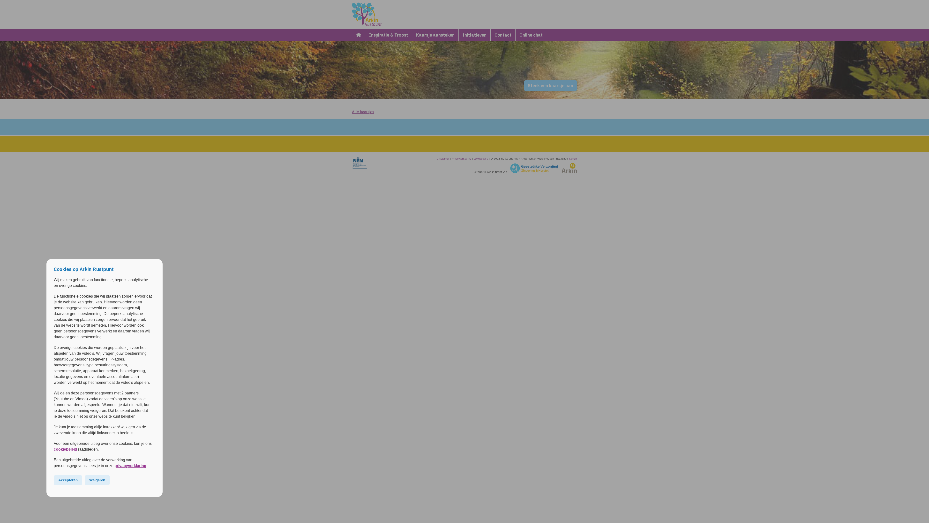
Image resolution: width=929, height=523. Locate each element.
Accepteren (68, 480)
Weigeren (97, 480)
